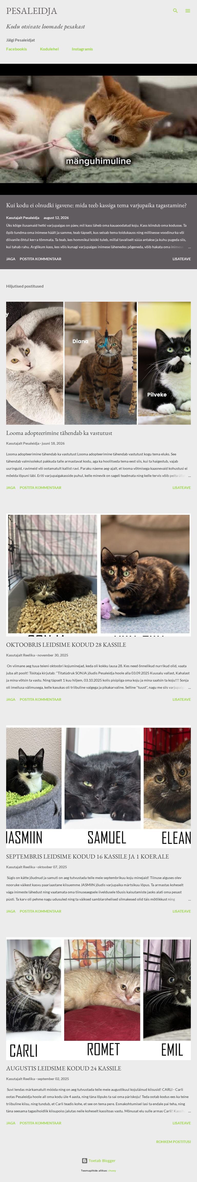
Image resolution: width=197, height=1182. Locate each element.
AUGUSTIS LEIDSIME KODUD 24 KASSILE (63, 1068)
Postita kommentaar (40, 259)
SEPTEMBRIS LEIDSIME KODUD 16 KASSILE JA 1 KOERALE (87, 856)
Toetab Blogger (101, 1160)
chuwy (112, 1170)
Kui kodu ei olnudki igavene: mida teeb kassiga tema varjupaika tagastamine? (96, 205)
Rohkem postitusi (173, 1141)
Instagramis (82, 48)
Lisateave (182, 259)
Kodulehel (49, 48)
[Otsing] (175, 9)
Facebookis (16, 48)
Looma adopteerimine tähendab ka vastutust (59, 433)
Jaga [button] (10, 259)
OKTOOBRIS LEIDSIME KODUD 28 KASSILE (66, 644)
